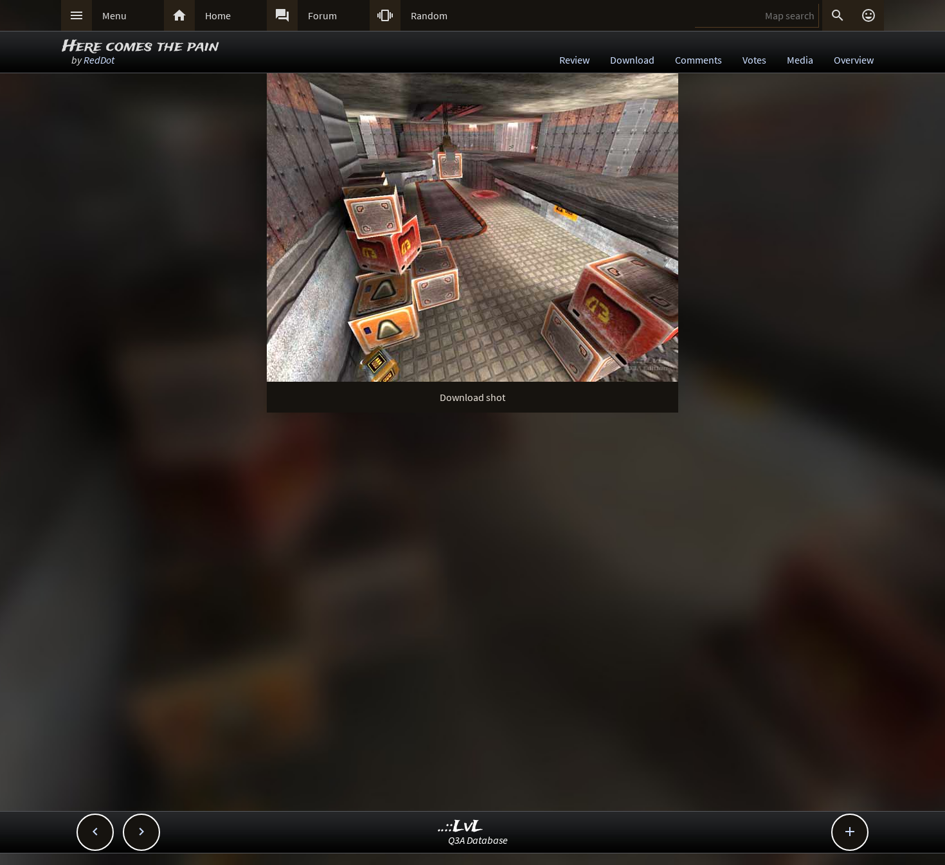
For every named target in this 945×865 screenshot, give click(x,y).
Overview (854, 59)
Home (218, 15)
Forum (322, 15)
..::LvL (460, 827)
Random (429, 15)
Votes (754, 59)
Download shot (472, 397)
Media (800, 59)
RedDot (99, 59)
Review (574, 59)
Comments (698, 59)
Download (632, 59)
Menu (114, 15)
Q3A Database (478, 840)
